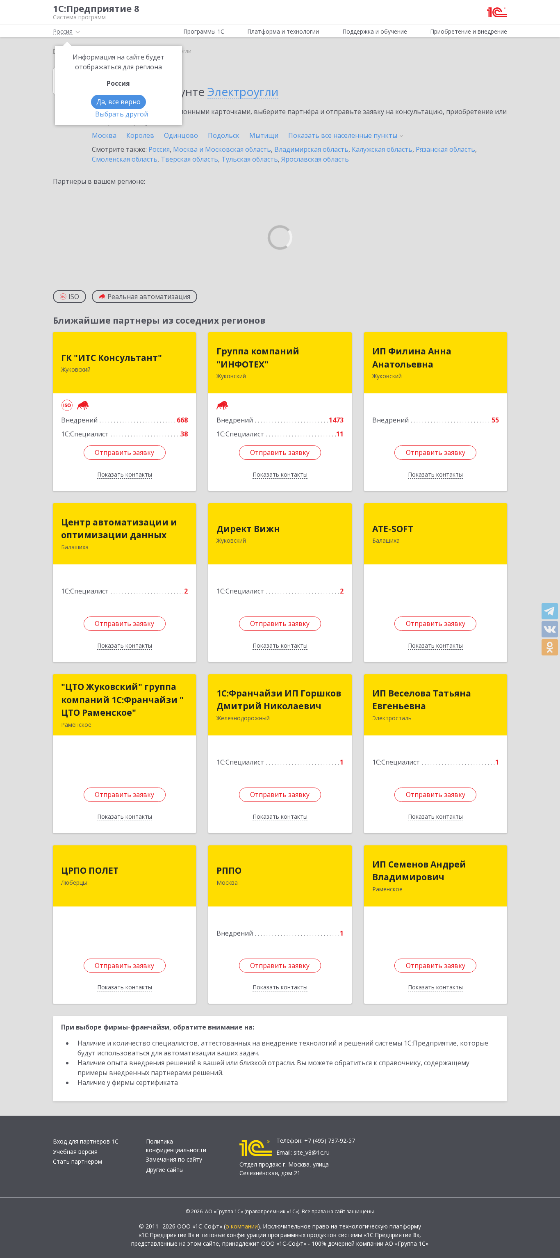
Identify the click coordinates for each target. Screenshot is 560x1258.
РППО (228, 870)
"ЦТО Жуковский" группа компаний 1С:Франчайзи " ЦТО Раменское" (122, 699)
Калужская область (382, 149)
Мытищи (263, 135)
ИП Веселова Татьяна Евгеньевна (421, 699)
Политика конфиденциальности (176, 1145)
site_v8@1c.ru (312, 1152)
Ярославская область (315, 159)
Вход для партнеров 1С (85, 1141)
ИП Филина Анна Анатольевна (411, 357)
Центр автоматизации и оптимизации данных (119, 528)
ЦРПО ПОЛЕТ (89, 870)
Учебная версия (75, 1151)
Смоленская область (124, 159)
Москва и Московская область (222, 149)
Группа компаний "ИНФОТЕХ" (257, 357)
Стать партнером (77, 1161)
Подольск (223, 135)
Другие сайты (165, 1170)
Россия (159, 149)
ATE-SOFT (392, 528)
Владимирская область (311, 149)
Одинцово (181, 135)
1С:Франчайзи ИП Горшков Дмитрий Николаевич (278, 699)
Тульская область (249, 159)
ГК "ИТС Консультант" (111, 357)
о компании (241, 1226)
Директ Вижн (248, 528)
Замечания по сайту (174, 1159)
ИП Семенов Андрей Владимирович (419, 870)
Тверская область (189, 159)
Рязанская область (445, 149)
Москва (104, 135)
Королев (140, 135)
